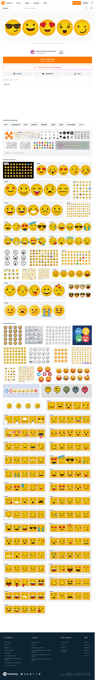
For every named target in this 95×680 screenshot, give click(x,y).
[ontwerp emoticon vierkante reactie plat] (70, 528)
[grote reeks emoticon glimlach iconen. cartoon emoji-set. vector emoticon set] (78, 210)
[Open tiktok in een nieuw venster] (33, 673)
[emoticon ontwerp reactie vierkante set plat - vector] (70, 555)
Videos (27, 3)
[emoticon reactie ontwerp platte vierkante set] (70, 501)
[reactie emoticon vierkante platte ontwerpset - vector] (25, 460)
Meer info (7, 84)
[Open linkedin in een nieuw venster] (27, 673)
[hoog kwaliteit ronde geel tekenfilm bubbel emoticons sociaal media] (44, 374)
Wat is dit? (16, 79)
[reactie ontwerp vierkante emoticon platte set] (25, 541)
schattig (81, 124)
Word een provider (63, 650)
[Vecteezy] (3, 3)
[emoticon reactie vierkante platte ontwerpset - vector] (70, 419)
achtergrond (16, 124)
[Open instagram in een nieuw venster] (24, 673)
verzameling (71, 124)
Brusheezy (7, 642)
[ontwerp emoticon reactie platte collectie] (34, 290)
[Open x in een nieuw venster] (36, 673)
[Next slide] (88, 124)
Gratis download (47, 59)
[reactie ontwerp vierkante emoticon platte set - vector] (25, 595)
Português (86, 647)
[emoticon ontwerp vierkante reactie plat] (70, 541)
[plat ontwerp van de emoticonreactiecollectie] (37, 189)
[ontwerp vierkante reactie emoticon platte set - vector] (70, 568)
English (85, 642)
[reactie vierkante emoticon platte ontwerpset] (70, 595)
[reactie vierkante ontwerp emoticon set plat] (70, 582)
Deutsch (85, 650)
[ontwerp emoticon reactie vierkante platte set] (25, 609)
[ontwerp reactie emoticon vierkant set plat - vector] (25, 446)
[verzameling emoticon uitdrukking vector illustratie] (13, 335)
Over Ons (63, 647)
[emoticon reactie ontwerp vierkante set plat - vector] (25, 433)
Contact (62, 644)
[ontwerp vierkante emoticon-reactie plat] (25, 528)
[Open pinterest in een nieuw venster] (30, 673)
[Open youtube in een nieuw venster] (39, 673)
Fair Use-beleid (85, 674)
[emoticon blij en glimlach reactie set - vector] (71, 274)
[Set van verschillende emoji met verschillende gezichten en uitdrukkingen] (29, 274)
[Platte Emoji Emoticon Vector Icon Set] (82, 189)
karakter (34, 124)
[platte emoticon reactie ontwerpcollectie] (33, 210)
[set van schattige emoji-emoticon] (76, 257)
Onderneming (8, 650)
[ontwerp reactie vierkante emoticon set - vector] (25, 473)
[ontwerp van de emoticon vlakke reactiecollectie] (70, 226)
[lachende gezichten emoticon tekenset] (79, 290)
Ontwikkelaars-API (9, 655)
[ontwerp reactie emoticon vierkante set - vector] (25, 501)
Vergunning (34, 642)
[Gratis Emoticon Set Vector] (15, 257)
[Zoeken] (84, 8)
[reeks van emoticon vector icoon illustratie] (61, 355)
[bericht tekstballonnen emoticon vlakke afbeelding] (82, 335)
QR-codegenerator (10, 665)
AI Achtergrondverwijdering (13, 662)
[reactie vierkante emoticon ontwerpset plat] (25, 487)
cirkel (61, 124)
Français (85, 652)
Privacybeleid (75, 674)
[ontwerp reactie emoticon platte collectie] (63, 170)
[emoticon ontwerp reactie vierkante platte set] (70, 433)
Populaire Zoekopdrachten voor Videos (40, 659)
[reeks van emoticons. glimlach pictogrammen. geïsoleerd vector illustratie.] (15, 355)
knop (25, 124)
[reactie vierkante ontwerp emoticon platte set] (25, 419)
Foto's (19, 3)
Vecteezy (7, 644)
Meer (45, 3)
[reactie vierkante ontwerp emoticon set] (25, 582)
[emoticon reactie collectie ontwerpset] (25, 226)
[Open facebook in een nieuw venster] (21, 673)
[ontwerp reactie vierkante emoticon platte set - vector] (25, 555)
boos (6, 124)
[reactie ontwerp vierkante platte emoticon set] (70, 446)
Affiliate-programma (37, 647)
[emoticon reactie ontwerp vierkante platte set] (70, 514)
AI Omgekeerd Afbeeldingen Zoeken (10, 658)
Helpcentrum (64, 642)
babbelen (44, 124)
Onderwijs (7, 652)
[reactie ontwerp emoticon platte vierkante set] (70, 473)
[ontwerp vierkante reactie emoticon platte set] (68, 405)
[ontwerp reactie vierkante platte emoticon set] (70, 487)
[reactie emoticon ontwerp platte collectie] (70, 240)
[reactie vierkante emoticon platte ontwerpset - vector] (25, 514)
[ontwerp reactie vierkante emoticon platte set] (70, 460)
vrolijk (53, 124)
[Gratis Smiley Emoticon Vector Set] (11, 274)
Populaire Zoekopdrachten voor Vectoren (40, 650)
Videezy (6, 647)
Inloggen (84, 3)
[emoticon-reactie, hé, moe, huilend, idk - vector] (34, 310)
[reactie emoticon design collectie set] (25, 240)
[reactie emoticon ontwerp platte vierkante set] (25, 568)
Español (85, 644)
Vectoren (9, 3)
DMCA (33, 644)
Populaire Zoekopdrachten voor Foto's (40, 655)
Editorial (36, 3)
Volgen (60, 53)
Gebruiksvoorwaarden (64, 674)
